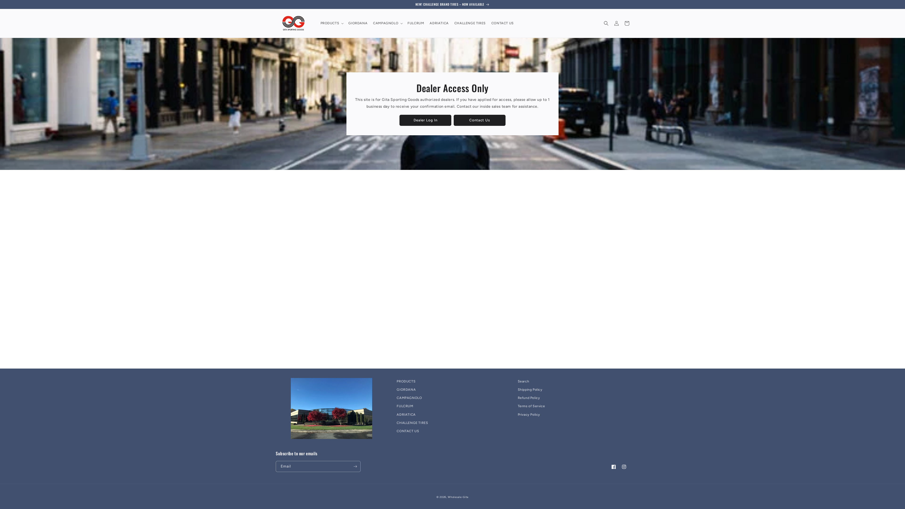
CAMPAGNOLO (409, 398)
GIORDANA (406, 390)
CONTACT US (408, 431)
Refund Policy (529, 398)
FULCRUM (405, 406)
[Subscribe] (355, 466)
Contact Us (479, 120)
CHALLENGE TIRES (412, 423)
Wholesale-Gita (458, 497)
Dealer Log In (425, 120)
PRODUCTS (406, 381)
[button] (332, 23)
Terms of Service (531, 406)
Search (523, 381)
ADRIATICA (406, 415)
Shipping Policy (530, 390)
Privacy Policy (529, 415)
